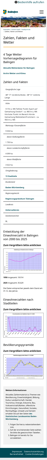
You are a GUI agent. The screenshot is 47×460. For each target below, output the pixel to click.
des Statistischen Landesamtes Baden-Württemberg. (21, 416)
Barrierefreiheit (16, 454)
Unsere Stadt (15, 29)
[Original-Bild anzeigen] (23, 261)
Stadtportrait (26, 29)
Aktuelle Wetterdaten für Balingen (19, 68)
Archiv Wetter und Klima (14, 73)
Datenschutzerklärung (34, 451)
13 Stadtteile (11, 176)
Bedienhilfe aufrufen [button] (31, 2)
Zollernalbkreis (12, 210)
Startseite (6, 29)
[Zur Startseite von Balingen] (17, 12)
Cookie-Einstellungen (34, 454)
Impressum (17, 451)
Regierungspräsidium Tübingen (19, 198)
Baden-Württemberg (14, 187)
